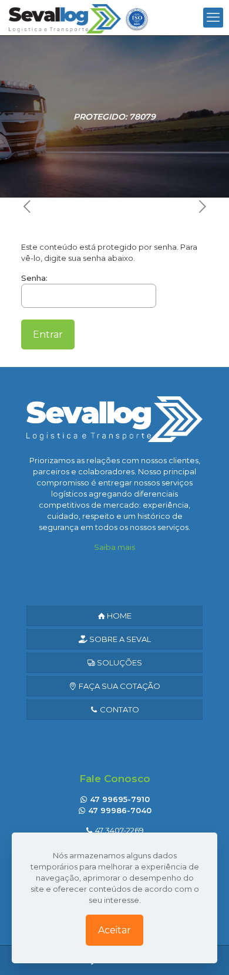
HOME (118, 615)
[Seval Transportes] (79, 17)
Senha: (34, 278)
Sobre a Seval (119, 639)
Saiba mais (114, 547)
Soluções (118, 662)
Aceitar (114, 930)
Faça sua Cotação (118, 686)
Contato (118, 709)
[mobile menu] (213, 18)
